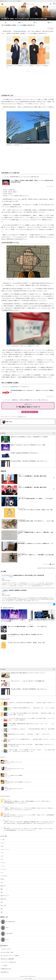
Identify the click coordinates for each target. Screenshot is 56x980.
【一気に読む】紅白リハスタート (28, 407)
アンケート (2, 757)
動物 (2, 889)
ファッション (3, 869)
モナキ (7, 939)
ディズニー (3, 862)
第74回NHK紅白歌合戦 (20, 31)
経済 (2, 908)
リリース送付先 (4, 965)
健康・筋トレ (3, 885)
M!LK (7, 927)
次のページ (34, 412)
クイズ (2, 852)
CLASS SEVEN (9, 933)
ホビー (2, 872)
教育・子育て (3, 905)
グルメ (2, 856)
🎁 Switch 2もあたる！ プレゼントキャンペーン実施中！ (10, 1)
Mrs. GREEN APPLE (10, 921)
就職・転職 (3, 899)
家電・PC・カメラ (5, 895)
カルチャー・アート (5, 849)
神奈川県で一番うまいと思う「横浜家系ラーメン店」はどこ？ (18, 782)
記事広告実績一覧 (4, 972)
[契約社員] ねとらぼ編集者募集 (7, 958)
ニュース (3, 865)
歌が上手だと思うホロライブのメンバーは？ (14, 768)
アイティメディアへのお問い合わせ (8, 962)
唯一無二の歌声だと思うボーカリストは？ (14, 788)
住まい (2, 882)
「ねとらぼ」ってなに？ (6, 949)
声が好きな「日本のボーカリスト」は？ (13, 762)
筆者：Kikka (9, 421)
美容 (2, 912)
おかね (2, 846)
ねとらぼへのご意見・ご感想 (7, 952)
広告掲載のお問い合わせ (6, 968)
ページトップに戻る (28, 978)
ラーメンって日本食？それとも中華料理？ (14, 775)
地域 (2, 892)
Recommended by (46, 564)
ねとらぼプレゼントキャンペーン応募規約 (10, 955)
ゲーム (2, 859)
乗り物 (2, 879)
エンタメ (3, 842)
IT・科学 (2, 839)
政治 (2, 902)
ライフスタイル (4, 875)
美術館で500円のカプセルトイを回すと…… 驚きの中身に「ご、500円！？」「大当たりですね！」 (29, 734)
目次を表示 (51, 28)
